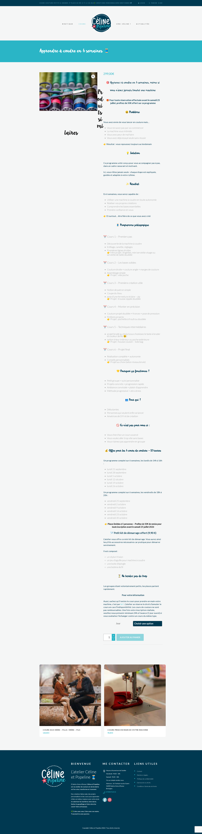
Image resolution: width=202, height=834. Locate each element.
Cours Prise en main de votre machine (128, 730)
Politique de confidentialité (145, 779)
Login (142, 3)
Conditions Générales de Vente (147, 786)
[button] (93, 76)
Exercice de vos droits (144, 783)
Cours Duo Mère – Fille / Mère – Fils (61, 730)
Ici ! (122, 604)
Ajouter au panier (130, 637)
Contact (139, 771)
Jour (118, 623)
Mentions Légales (142, 775)
